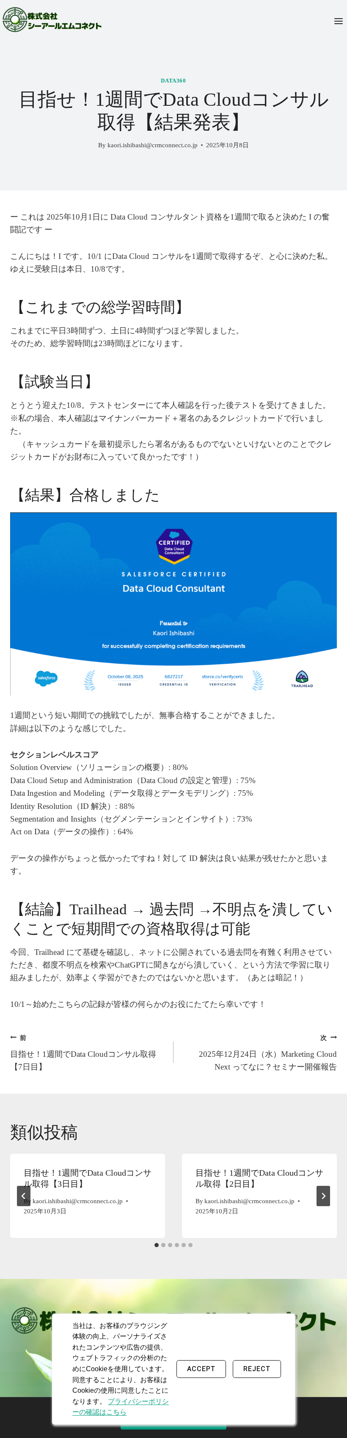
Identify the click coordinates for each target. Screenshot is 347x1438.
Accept (201, 1369)
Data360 (173, 80)
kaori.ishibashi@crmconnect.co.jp (152, 144)
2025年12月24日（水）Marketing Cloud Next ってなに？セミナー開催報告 (268, 1052)
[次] (323, 1196)
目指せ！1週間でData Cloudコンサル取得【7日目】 (83, 1052)
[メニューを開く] (338, 21)
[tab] (156, 1245)
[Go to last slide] (23, 1196)
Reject (256, 1369)
